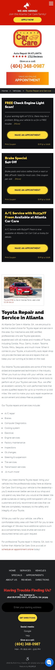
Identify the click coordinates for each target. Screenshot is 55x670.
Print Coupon (10, 144)
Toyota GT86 (8, 300)
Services (25, 570)
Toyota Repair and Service (38, 91)
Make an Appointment (27, 135)
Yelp (27, 635)
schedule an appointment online (17, 549)
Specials (16, 575)
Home (5, 91)
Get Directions (27, 618)
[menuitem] (12, 570)
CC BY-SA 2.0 (9, 302)
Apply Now (27, 20)
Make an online (27, 78)
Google (27, 631)
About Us (11, 580)
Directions (42, 580)
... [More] (16, 124)
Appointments (35, 575)
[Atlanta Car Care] (27, 38)
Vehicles (17, 91)
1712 (35, 56)
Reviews (26, 580)
